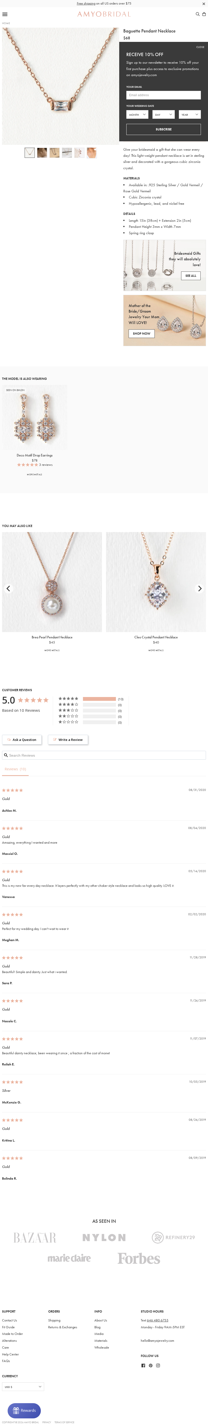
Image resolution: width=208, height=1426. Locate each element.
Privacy (46, 1422)
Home (6, 23)
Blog (97, 1327)
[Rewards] (24, 1410)
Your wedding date (140, 106)
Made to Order (12, 1334)
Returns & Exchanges (62, 1327)
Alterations (9, 1340)
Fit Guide (8, 1327)
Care (5, 1347)
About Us (100, 1320)
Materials (100, 1340)
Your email (134, 87)
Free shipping (86, 3)
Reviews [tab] (11, 769)
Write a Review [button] (71, 739)
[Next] (199, 588)
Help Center (10, 1354)
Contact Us (9, 1320)
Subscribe (163, 129)
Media (98, 1334)
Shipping (54, 1320)
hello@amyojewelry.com (157, 1340)
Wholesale (101, 1347)
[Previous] (8, 588)
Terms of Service (64, 1422)
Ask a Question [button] (24, 739)
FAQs (6, 1361)
